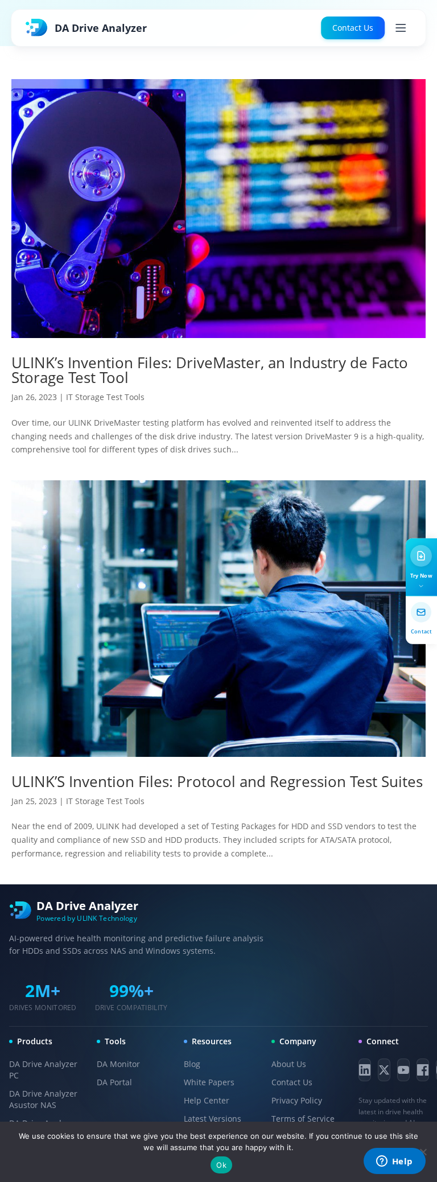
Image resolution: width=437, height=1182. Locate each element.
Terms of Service (303, 1118)
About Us (288, 1064)
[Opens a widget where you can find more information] (394, 1162)
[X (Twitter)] (384, 1070)
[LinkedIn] (364, 1070)
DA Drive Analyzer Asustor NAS (43, 1099)
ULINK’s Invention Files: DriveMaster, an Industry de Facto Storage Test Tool (209, 370)
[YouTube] (403, 1070)
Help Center (206, 1100)
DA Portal (114, 1082)
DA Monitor (118, 1064)
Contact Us (352, 27)
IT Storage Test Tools (105, 397)
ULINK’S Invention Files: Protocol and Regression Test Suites (217, 781)
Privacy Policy (296, 1100)
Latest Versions (212, 1118)
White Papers (209, 1082)
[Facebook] (423, 1070)
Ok (221, 1164)
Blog (192, 1064)
